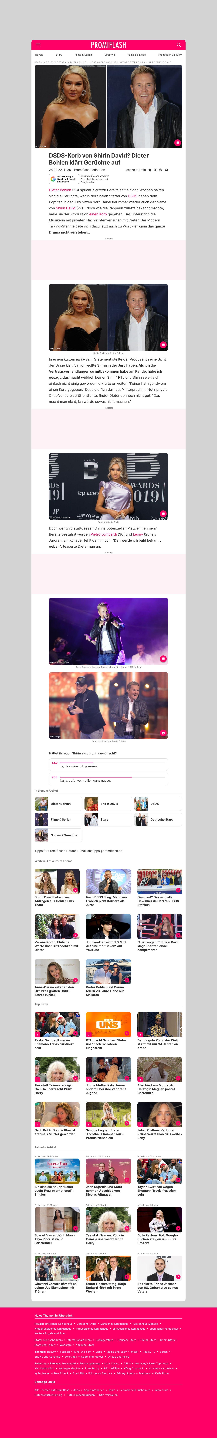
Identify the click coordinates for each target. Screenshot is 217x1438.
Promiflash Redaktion (89, 170)
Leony (138, 534)
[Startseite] (108, 45)
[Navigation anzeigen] (38, 44)
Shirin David (65, 208)
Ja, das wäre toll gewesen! (79, 766)
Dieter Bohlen (60, 190)
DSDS (132, 196)
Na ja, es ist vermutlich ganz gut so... (86, 780)
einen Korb (98, 214)
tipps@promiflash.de (107, 851)
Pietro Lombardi (104, 534)
